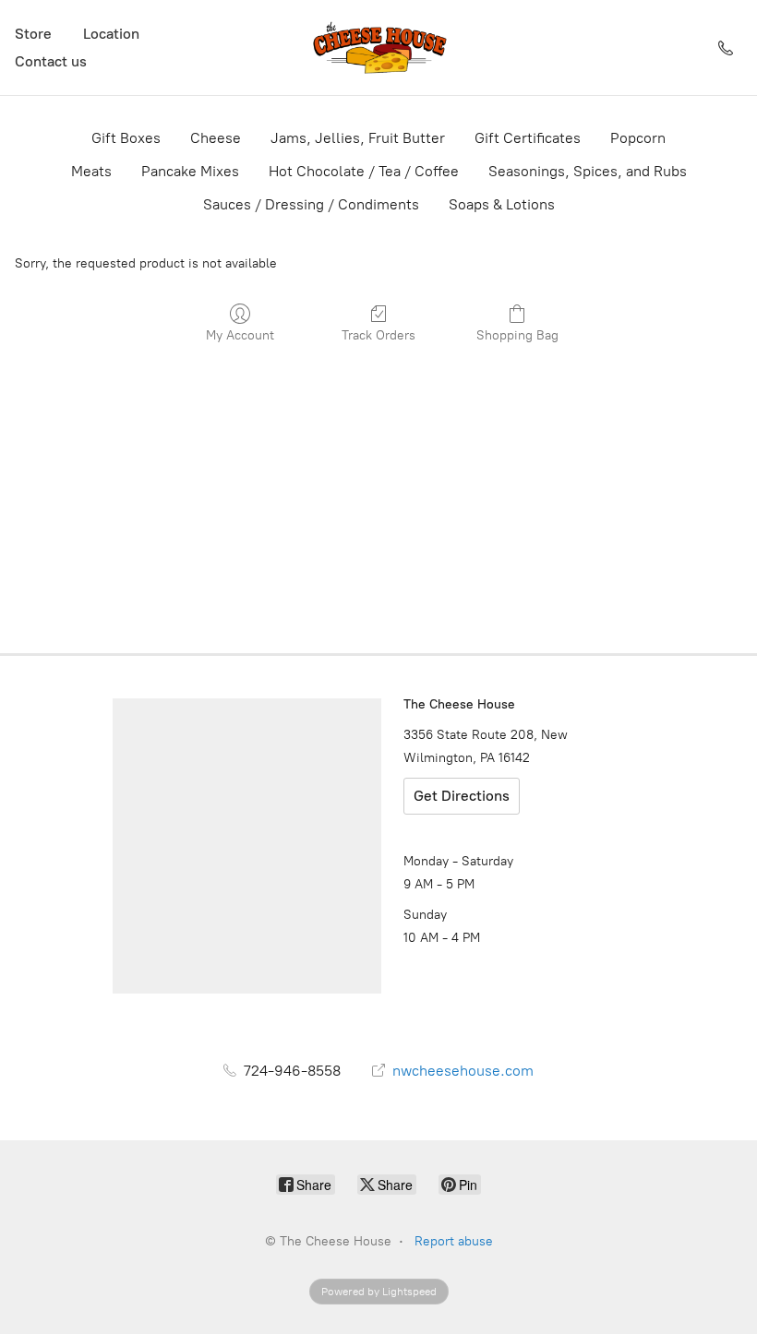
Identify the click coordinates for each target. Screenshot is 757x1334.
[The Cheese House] (378, 47)
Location (111, 33)
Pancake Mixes (190, 171)
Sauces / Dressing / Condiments (311, 204)
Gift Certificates (528, 138)
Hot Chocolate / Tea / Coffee (364, 171)
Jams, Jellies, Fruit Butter (357, 138)
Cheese (215, 138)
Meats (91, 171)
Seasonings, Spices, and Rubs (587, 171)
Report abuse (454, 1241)
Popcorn (638, 138)
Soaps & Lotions (502, 204)
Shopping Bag (517, 335)
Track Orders (378, 335)
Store (33, 33)
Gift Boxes (126, 138)
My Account (240, 335)
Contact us (51, 61)
